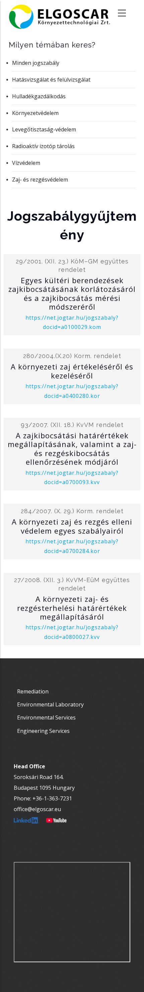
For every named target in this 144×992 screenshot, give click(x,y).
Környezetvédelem (35, 113)
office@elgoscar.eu (37, 809)
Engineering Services (43, 731)
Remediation (33, 691)
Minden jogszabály (35, 63)
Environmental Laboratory (50, 704)
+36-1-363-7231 (52, 798)
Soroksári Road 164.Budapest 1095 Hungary (44, 782)
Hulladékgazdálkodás (39, 96)
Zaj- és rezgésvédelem (40, 179)
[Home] (64, 13)
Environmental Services (46, 717)
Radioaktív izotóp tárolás (43, 146)
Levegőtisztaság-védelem (44, 129)
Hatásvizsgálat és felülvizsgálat (51, 79)
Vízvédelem (26, 163)
